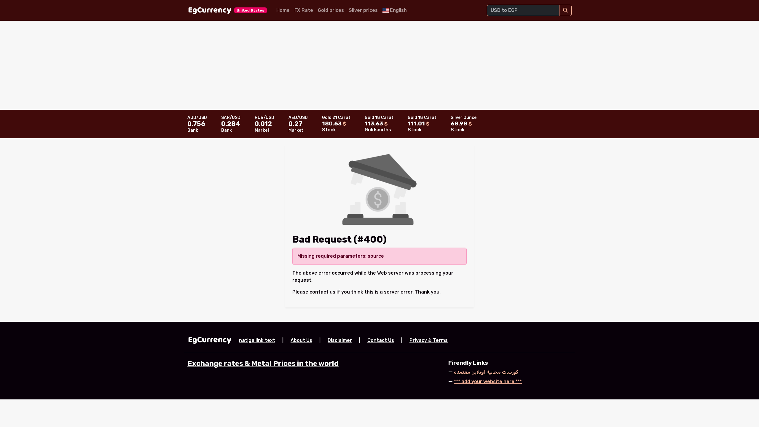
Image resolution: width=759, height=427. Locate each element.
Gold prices (331, 10)
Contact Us (380, 340)
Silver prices (363, 10)
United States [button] (250, 10)
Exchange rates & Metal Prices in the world (263, 363)
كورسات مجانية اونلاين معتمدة (486, 372)
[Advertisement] (379, 65)
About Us (301, 340)
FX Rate (303, 10)
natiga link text (257, 340)
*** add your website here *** (488, 381)
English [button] (398, 10)
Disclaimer (340, 340)
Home (283, 10)
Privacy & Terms (428, 340)
